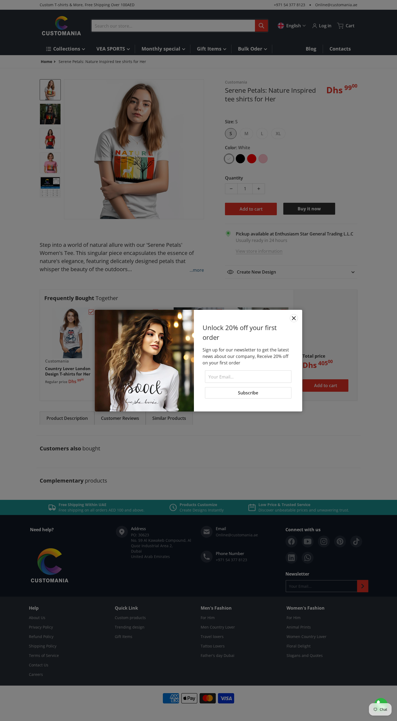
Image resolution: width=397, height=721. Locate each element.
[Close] (294, 318)
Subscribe (248, 393)
